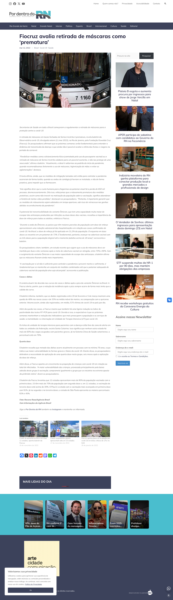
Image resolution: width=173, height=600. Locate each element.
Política (69, 26)
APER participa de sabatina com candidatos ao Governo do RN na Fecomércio (134, 138)
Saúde (123, 26)
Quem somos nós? (110, 3)
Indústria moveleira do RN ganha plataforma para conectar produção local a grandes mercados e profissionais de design (134, 181)
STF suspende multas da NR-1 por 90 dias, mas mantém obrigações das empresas (135, 266)
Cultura (114, 26)
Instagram (56, 409)
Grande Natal (46, 26)
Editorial (133, 26)
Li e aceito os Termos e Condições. (133, 356)
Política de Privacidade (33, 584)
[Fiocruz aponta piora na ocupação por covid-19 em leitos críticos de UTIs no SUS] (95, 429)
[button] (165, 3)
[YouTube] (23, 3)
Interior (59, 26)
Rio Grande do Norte (19, 26)
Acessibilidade (142, 3)
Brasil (89, 26)
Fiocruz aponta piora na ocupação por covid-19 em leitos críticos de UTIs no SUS (95, 440)
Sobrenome (121, 336)
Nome (118, 325)
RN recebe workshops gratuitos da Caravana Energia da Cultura (135, 306)
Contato (156, 3)
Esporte (79, 26)
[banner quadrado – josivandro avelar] (41, 558)
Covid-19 (43, 48)
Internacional (101, 26)
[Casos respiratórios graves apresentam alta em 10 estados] (64, 429)
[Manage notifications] (169, 595)
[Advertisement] (125, 14)
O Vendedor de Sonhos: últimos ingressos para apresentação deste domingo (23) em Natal (134, 225)
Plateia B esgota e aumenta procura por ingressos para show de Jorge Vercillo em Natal (134, 96)
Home (96, 3)
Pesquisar (146, 56)
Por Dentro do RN (33, 409)
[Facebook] (14, 3)
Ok (31, 590)
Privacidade (127, 3)
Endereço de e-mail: (124, 347)
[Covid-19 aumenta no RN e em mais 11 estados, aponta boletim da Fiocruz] (33, 429)
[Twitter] (19, 3)
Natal (33, 26)
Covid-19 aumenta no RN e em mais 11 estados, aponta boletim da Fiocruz (33, 440)
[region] (30, 581)
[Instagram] (10, 3)
